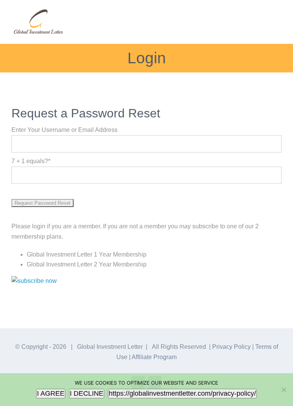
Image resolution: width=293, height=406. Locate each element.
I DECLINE (86, 393)
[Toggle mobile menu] (278, 17)
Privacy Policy (231, 346)
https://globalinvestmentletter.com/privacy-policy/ (182, 393)
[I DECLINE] (283, 389)
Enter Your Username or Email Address (64, 130)
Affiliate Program (154, 357)
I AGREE (50, 393)
